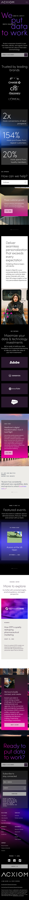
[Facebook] (14, 860)
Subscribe (14, 793)
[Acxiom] (7, 2)
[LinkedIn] (9, 860)
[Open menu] (27, 2)
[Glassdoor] (19, 860)
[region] (14, 89)
